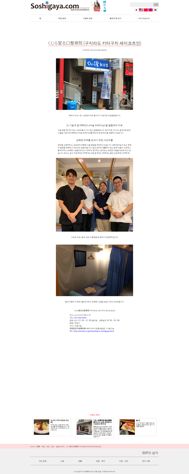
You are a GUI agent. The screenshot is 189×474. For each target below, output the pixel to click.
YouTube (104, 11)
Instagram (104, 5)
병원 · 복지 (100, 461)
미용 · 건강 (123, 461)
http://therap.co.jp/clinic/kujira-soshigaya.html (93, 331)
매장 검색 (62, 18)
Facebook (104, 2)
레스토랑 (42, 461)
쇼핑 (62, 461)
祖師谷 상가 (60, 6)
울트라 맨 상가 (96, 6)
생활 (80, 461)
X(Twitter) (104, 8)
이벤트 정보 (87, 18)
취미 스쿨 (146, 461)
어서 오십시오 (144, 18)
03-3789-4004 (80, 317)
